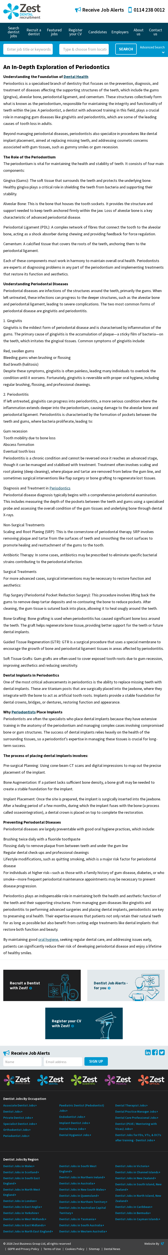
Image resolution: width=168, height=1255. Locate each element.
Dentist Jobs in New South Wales (81, 1189)
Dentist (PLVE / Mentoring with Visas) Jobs (136, 1126)
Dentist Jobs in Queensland (78, 1196)
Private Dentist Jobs (17, 1118)
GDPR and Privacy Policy (23, 1249)
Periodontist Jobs (15, 1136)
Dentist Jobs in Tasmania (76, 1219)
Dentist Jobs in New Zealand (134, 1178)
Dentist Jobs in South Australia (80, 1225)
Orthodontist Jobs (16, 1130)
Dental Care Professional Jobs (136, 1118)
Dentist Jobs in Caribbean (133, 1207)
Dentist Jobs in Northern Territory (82, 1202)
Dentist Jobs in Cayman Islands (137, 1219)
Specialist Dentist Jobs (19, 1124)
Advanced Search (152, 47)
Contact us (155, 31)
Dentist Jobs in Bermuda (132, 1213)
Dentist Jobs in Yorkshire (20, 1213)
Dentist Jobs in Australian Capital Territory (82, 1210)
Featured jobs (54, 31)
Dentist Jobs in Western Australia (82, 1231)
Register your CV (75, 31)
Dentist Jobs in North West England (21, 1192)
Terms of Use (52, 1249)
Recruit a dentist (33, 31)
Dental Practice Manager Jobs (135, 1111)
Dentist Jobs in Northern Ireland (81, 1177)
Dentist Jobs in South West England (77, 1168)
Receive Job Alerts (102, 9)
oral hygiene (48, 939)
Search (126, 48)
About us (139, 31)
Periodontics (59, 488)
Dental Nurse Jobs (71, 1129)
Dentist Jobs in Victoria (131, 1166)
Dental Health (76, 76)
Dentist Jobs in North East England (27, 1231)
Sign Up (96, 1061)
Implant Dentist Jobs (73, 1123)
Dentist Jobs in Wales (18, 1166)
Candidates (97, 31)
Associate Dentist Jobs (19, 1105)
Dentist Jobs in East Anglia (21, 1207)
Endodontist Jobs (71, 1117)
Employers (120, 31)
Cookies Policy (74, 1249)
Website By (154, 1244)
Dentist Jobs (12, 1111)
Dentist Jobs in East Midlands (23, 1225)
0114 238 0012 (149, 9)
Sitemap (94, 1249)
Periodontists (24, 711)
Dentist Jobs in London (19, 1201)
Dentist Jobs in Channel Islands (137, 1172)
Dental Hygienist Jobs (74, 1135)
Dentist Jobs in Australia (76, 1183)
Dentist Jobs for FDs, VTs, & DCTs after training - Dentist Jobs (138, 1137)
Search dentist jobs (13, 31)
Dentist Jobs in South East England (21, 1180)
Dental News (112, 1249)
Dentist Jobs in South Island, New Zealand (138, 1186)
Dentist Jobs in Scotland (20, 1172)
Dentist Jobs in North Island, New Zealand (138, 1198)
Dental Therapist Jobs (130, 1105)
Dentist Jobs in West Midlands (24, 1219)
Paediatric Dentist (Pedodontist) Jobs (81, 1108)
